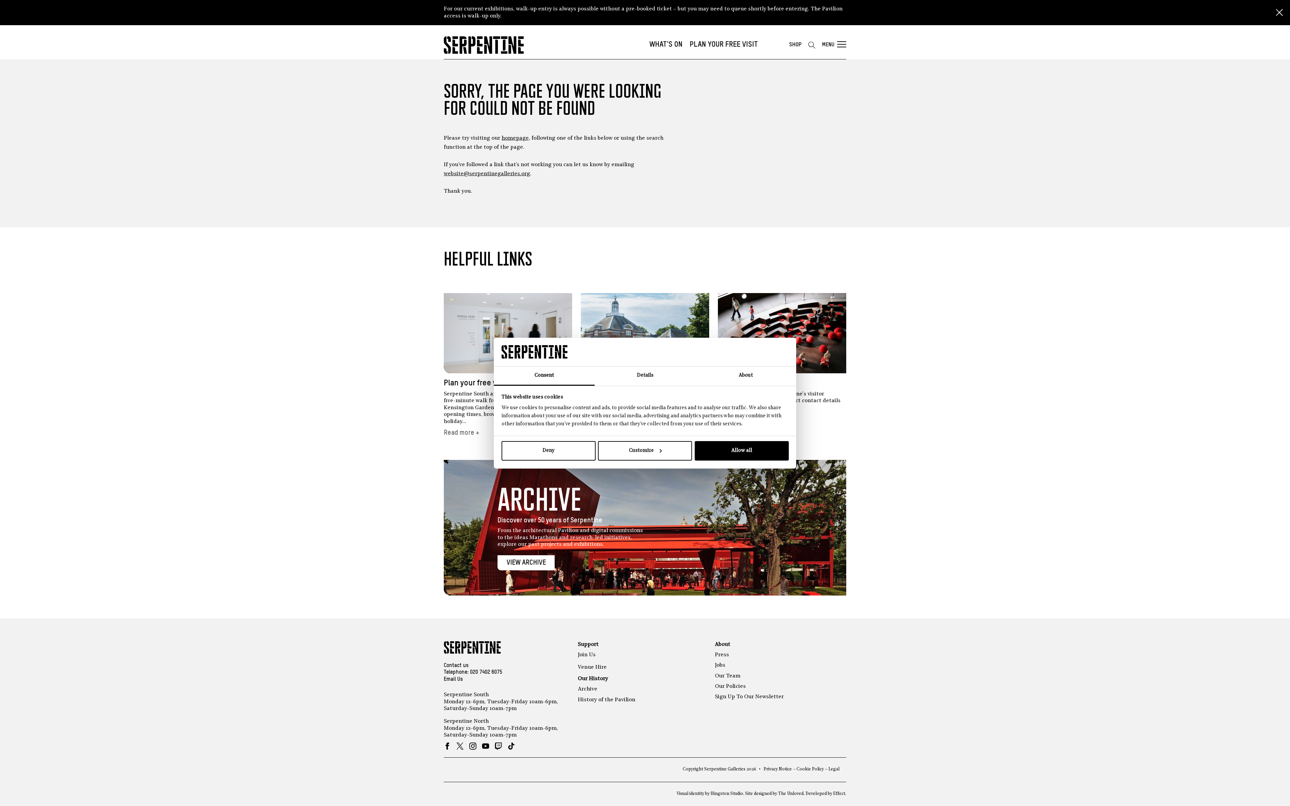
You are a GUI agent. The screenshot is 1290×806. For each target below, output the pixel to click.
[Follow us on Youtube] (485, 746)
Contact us (456, 665)
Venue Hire (592, 667)
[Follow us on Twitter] (460, 746)
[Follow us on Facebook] (447, 746)
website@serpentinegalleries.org (487, 174)
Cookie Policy (810, 769)
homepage (515, 138)
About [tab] (746, 375)
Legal (834, 769)
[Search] (811, 45)
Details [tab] (645, 375)
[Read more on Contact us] (782, 333)
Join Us (587, 655)
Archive (587, 689)
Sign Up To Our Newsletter (749, 697)
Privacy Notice (778, 769)
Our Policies (730, 686)
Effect (839, 794)
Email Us (453, 679)
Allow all (741, 450)
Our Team (727, 676)
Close (1279, 13)
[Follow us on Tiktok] (511, 746)
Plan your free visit (724, 44)
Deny (548, 450)
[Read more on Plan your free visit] (508, 333)
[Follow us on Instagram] (472, 746)
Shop (795, 45)
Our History (593, 678)
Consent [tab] (544, 375)
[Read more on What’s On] (645, 333)
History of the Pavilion (606, 700)
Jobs (720, 665)
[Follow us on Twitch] (498, 746)
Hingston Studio (727, 794)
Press (722, 655)
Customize (641, 450)
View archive (526, 563)
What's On (666, 44)
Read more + (461, 433)
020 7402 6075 (486, 672)
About (722, 644)
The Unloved (791, 794)
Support (588, 644)
